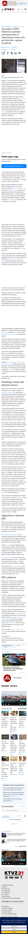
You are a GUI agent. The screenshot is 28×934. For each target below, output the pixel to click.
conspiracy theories (12, 190)
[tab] (6, 816)
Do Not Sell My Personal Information (11, 898)
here (12, 800)
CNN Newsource (6, 47)
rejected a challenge (16, 566)
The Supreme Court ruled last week (10, 534)
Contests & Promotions (7, 908)
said (6, 353)
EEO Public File (6, 888)
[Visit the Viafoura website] (23, 846)
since (15, 332)
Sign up (23, 806)
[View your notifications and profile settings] (24, 816)
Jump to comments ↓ (7, 651)
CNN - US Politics (16, 645)
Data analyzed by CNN (7, 557)
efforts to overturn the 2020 (19, 188)
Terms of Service (6, 896)
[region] (14, 826)
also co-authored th (12, 199)
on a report (11, 369)
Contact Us (4, 887)
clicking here (13, 796)
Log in (20, 806)
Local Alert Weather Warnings (9, 914)
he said (22, 248)
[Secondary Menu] (4, 9)
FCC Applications (6, 890)
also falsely (8, 545)
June (4, 527)
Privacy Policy (5, 894)
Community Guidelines (7, 885)
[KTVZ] (10, 9)
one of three (22, 98)
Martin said (19, 497)
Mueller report (11, 622)
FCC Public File (6, 892)
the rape (3, 492)
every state (5, 332)
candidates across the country (9, 334)
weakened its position (20, 613)
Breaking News (5, 906)
